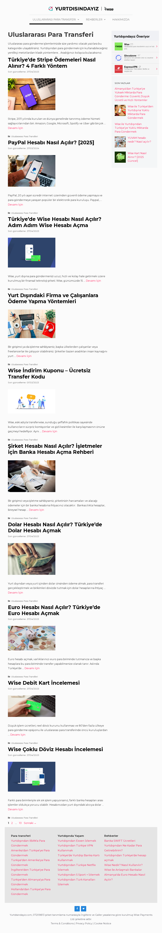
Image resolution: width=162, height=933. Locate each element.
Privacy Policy (84, 923)
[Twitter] (83, 908)
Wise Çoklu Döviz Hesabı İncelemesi (55, 749)
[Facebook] (77, 908)
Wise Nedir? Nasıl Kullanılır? (123, 865)
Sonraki (30, 823)
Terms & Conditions (62, 923)
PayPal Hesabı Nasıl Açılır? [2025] (51, 142)
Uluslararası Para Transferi (54, 19)
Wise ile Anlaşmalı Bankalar (123, 869)
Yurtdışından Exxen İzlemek (77, 840)
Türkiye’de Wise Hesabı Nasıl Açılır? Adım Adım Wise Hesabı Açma (54, 222)
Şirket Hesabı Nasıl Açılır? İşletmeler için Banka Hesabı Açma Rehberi (55, 449)
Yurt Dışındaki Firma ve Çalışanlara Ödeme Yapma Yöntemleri (53, 298)
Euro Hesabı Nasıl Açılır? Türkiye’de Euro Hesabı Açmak (54, 610)
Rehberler (94, 19)
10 (20, 823)
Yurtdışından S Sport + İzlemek (79, 874)
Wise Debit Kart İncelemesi (44, 683)
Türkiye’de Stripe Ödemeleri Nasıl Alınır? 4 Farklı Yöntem (52, 63)
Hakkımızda (120, 19)
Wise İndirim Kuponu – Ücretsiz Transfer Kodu (49, 373)
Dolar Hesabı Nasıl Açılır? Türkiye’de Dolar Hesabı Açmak (55, 527)
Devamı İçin (15, 128)
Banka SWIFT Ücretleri (119, 840)
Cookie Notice (102, 923)
